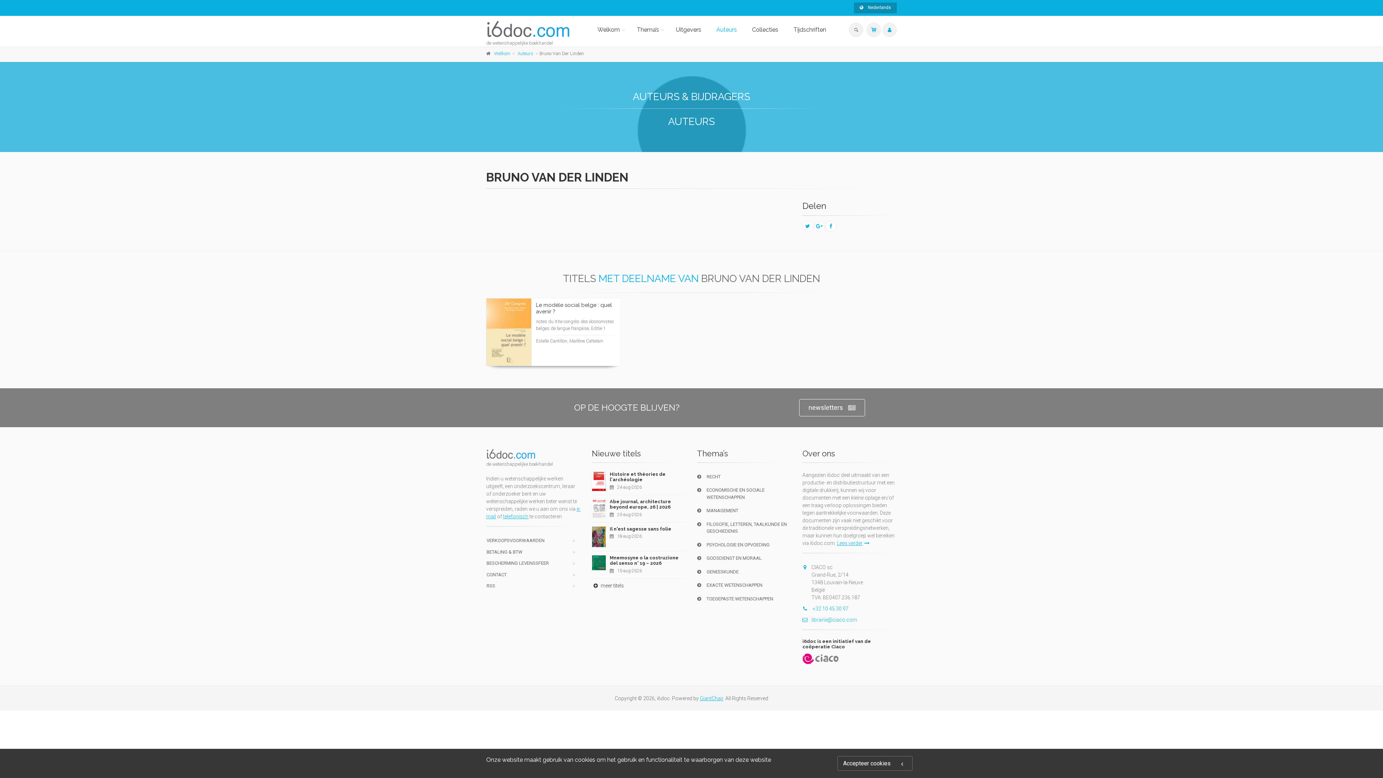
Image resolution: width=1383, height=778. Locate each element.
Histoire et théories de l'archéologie (638, 477)
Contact (497, 574)
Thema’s (648, 29)
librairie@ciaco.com (834, 620)
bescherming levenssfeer (518, 563)
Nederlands (879, 7)
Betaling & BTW (505, 552)
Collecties (765, 29)
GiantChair (711, 698)
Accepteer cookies (867, 763)
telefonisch (515, 516)
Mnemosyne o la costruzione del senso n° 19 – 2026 (644, 560)
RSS (491, 586)
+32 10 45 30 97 (830, 609)
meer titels (612, 586)
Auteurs (726, 29)
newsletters (826, 407)
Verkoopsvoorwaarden (516, 540)
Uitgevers (688, 29)
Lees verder (588, 345)
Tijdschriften (809, 29)
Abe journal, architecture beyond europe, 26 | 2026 (640, 504)
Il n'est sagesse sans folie (640, 529)
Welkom (608, 29)
